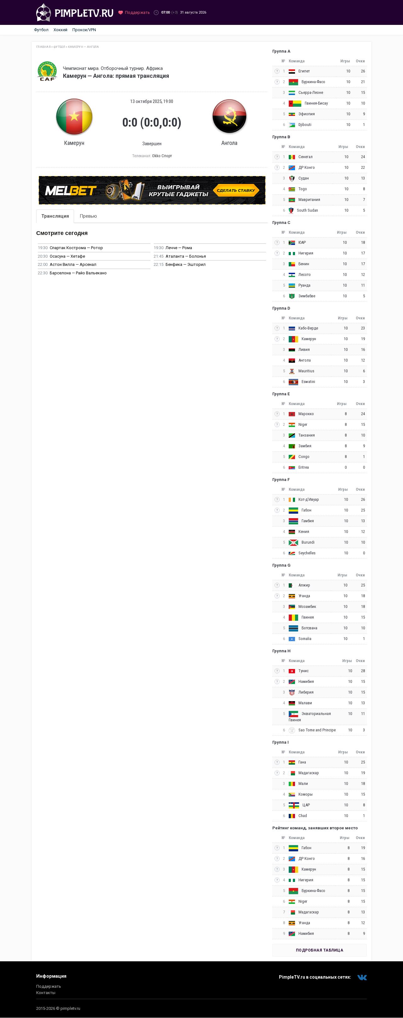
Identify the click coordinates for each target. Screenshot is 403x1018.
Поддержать (48, 986)
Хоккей (60, 29)
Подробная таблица (319, 950)
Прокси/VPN (84, 29)
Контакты (45, 992)
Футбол (41, 29)
